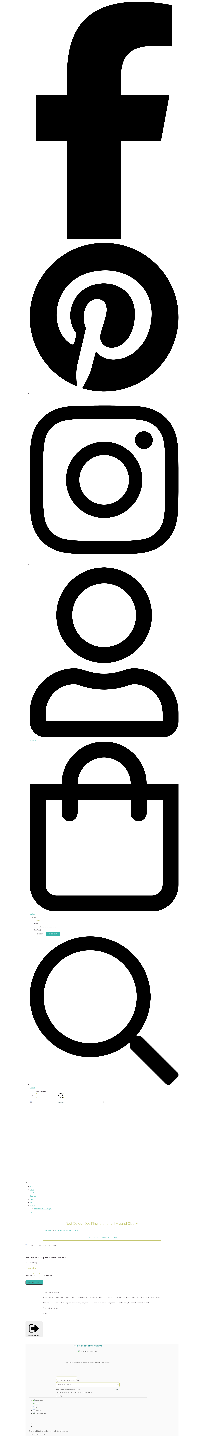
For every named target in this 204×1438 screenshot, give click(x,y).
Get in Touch (34, 1202)
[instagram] (104, 564)
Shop (32, 1190)
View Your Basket (93, 1237)
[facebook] (104, 239)
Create (43, 1434)
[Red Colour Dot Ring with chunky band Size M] (29, 1251)
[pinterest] (104, 393)
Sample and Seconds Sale (63, 1230)
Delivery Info (85, 1362)
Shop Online (48, 1230)
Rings (76, 1230)
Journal (32, 1206)
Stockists (33, 1196)
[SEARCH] (61, 1095)
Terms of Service (74, 1362)
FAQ (31, 1199)
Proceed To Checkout (109, 1237)
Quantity (29, 1275)
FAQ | (67, 1362)
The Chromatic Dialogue (43, 1209)
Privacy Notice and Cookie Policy (100, 1362)
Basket (40, 934)
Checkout (53, 934)
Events (32, 1193)
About (32, 1186)
